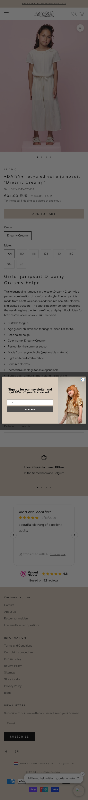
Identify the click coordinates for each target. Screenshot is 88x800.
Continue (30, 409)
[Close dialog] (83, 379)
